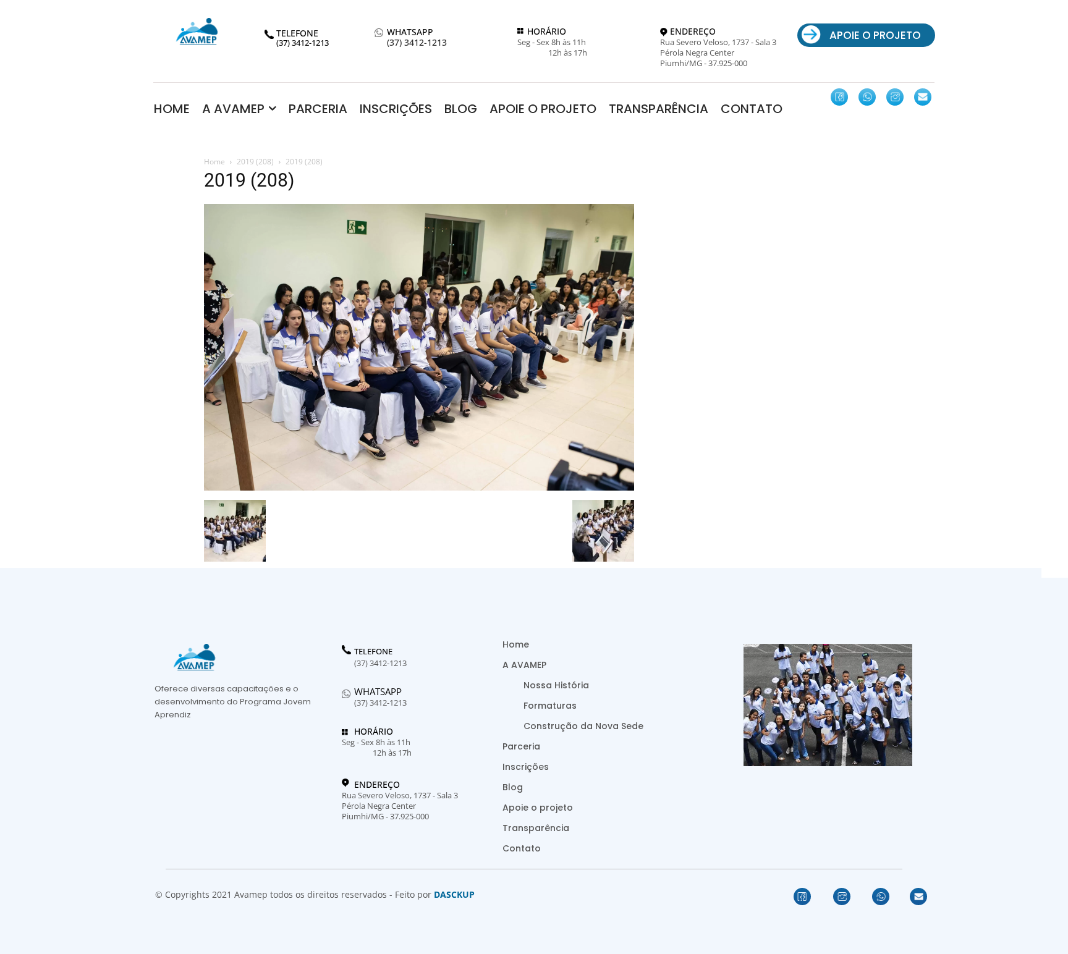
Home (214, 161)
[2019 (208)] (419, 487)
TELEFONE (373, 652)
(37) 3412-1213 (417, 43)
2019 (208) (255, 161)
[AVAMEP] (196, 31)
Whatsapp (378, 691)
